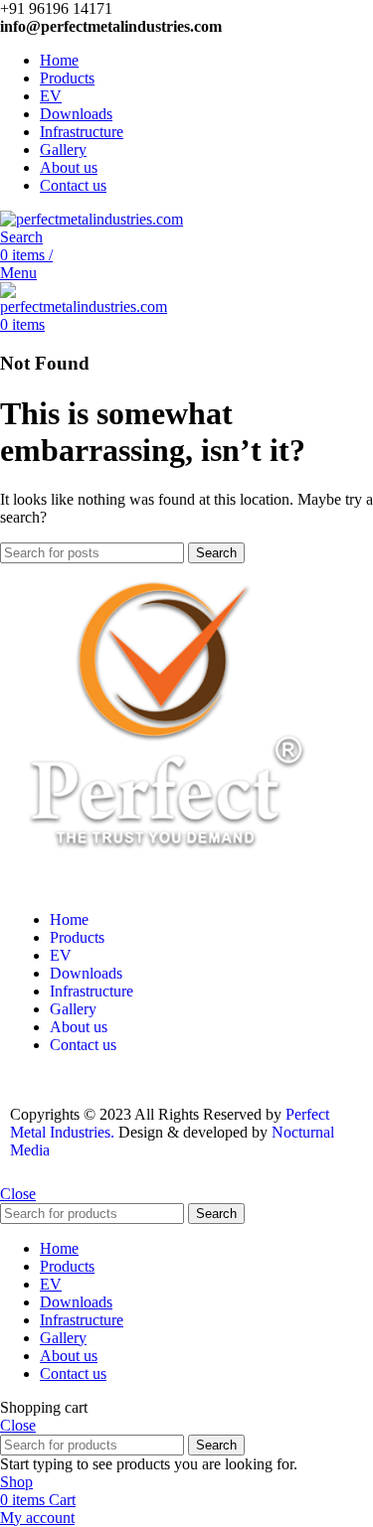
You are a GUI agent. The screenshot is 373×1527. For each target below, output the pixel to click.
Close (18, 1193)
